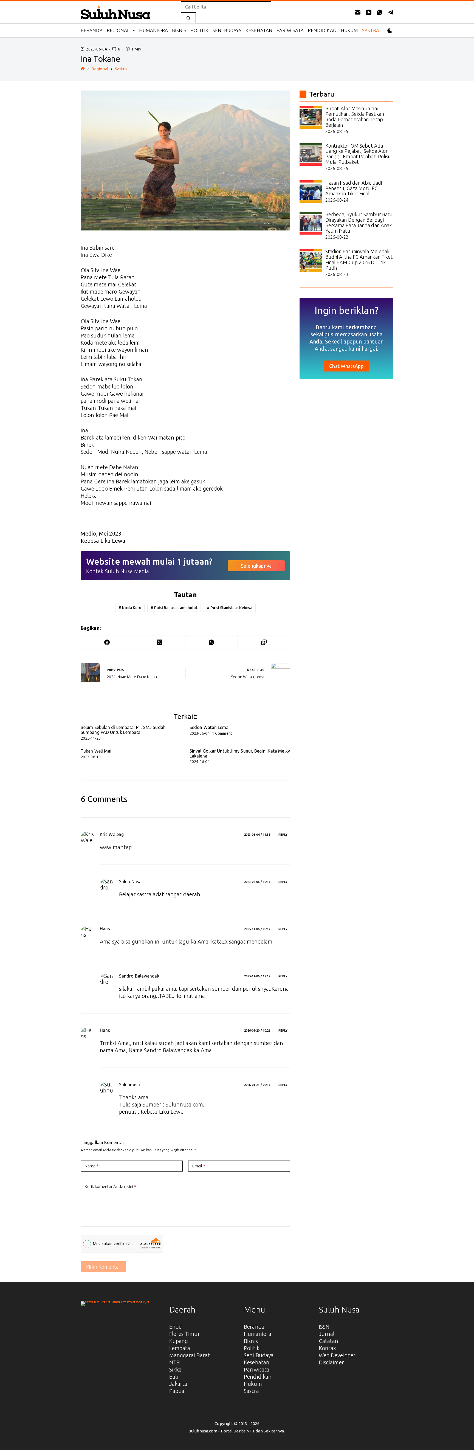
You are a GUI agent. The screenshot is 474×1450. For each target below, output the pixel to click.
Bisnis (179, 30)
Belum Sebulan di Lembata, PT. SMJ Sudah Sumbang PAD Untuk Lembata (123, 730)
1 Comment (222, 733)
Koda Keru (130, 608)
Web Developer (337, 1355)
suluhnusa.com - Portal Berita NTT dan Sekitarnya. (237, 1431)
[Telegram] (390, 12)
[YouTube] (368, 12)
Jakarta (178, 1384)
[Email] (357, 12)
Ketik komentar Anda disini (110, 1186)
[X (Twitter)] (159, 642)
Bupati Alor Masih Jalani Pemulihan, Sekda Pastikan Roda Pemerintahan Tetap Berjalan (354, 116)
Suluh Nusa (130, 881)
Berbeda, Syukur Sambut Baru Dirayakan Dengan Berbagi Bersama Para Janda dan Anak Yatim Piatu (359, 222)
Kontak (327, 1348)
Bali (173, 1376)
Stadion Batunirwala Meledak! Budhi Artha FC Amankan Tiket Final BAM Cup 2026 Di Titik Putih (359, 259)
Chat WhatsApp (346, 366)
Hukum (349, 30)
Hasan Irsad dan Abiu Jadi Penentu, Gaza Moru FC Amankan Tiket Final (353, 188)
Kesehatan (259, 30)
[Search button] (188, 17)
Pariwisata (290, 30)
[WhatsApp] (379, 12)
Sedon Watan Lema (209, 727)
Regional (118, 30)
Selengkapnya (256, 565)
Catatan (328, 1341)
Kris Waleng (112, 834)
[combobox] (226, 6)
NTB (174, 1362)
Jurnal (327, 1334)
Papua (177, 1391)
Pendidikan (322, 30)
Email (198, 1166)
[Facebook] (107, 642)
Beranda (92, 30)
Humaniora (153, 30)
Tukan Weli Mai (96, 750)
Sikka (175, 1369)
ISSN (324, 1327)
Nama (91, 1166)
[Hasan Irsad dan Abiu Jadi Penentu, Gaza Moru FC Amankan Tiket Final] (311, 191)
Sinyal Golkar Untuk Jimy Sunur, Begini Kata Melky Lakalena (240, 753)
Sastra (370, 30)
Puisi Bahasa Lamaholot (174, 608)
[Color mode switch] (389, 30)
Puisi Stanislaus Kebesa (229, 608)
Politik (199, 30)
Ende (175, 1327)
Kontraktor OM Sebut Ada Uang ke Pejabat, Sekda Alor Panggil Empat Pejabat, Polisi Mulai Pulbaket (357, 154)
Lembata (179, 1348)
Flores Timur (184, 1334)
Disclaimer (331, 1362)
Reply (282, 834)
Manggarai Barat (189, 1355)
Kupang (178, 1341)
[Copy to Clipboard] (264, 642)
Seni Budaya (227, 30)
